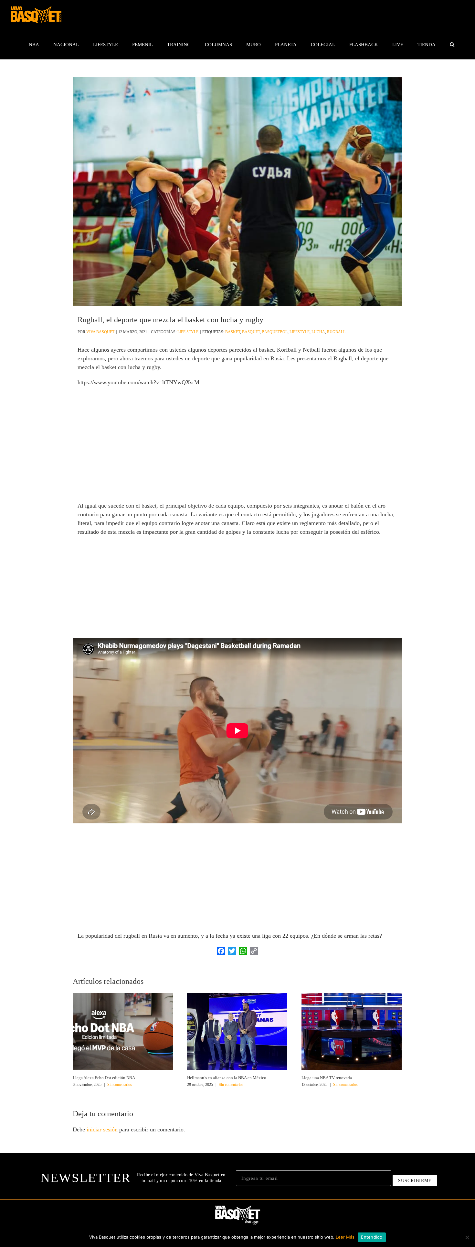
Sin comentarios (119, 1084)
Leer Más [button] (345, 1237)
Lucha (318, 332)
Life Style (187, 332)
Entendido (371, 1237)
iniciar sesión (103, 1129)
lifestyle (300, 332)
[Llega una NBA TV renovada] (351, 1030)
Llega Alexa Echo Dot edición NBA (104, 1077)
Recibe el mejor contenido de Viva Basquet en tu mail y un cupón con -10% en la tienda (181, 1177)
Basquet (251, 332)
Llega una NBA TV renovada (326, 1077)
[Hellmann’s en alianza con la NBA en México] (237, 1030)
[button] (452, 44)
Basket (232, 332)
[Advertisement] (237, 453)
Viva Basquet (100, 332)
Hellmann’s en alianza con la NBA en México (226, 1077)
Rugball (336, 332)
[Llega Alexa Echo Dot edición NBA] (123, 1030)
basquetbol (275, 332)
